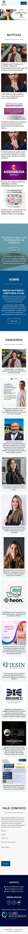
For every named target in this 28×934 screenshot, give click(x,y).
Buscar (14, 244)
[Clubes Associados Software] (14, 909)
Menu (23, 3)
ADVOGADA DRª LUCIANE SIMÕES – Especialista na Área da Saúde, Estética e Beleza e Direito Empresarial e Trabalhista (14, 523)
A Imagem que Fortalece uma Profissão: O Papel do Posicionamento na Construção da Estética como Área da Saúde (14, 61)
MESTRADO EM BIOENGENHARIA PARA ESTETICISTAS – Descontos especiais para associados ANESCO (14, 781)
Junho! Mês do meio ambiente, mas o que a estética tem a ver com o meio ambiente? (13, 90)
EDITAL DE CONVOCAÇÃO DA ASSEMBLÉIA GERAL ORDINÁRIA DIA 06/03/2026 (13, 178)
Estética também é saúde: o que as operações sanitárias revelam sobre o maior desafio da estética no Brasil (13, 149)
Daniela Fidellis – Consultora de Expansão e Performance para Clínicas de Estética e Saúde (14, 364)
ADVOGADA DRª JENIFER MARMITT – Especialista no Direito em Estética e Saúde (14, 481)
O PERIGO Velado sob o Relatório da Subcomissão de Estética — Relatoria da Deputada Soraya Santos (14, 119)
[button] (2, 14)
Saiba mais (14, 315)
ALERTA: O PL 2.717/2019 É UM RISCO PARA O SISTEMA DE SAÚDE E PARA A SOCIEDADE (13, 206)
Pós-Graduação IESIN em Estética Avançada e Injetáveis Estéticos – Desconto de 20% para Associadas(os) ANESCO (14, 670)
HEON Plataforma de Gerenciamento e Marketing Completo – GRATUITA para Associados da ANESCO (14, 608)
